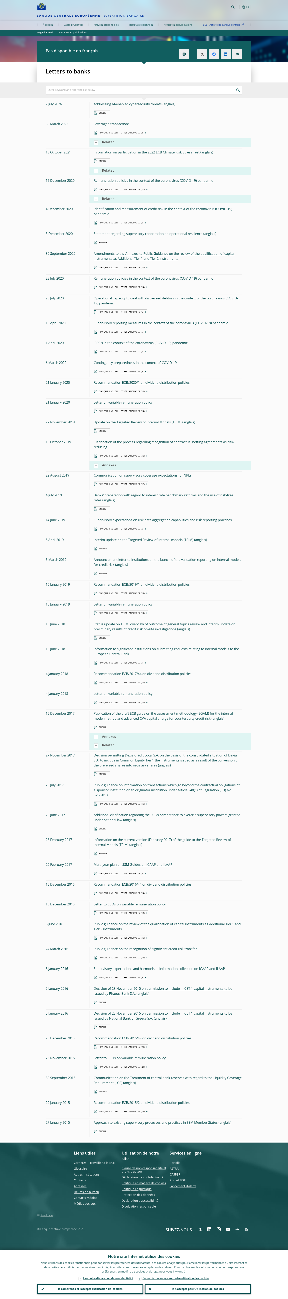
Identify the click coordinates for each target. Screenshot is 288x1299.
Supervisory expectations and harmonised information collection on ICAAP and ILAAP (159, 969)
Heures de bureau (86, 1192)
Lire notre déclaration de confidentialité (108, 1278)
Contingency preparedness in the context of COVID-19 (135, 363)
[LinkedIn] (209, 1229)
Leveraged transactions (112, 124)
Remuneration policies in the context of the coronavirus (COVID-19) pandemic (153, 181)
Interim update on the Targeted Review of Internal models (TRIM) (143, 540)
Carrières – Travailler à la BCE (94, 1163)
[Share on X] (202, 54)
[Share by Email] (237, 54)
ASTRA (174, 1168)
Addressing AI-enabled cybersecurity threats (128, 104)
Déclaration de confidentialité (142, 1177)
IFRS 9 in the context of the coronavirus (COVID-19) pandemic (141, 343)
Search (233, 7)
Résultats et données (141, 25)
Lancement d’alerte (183, 1186)
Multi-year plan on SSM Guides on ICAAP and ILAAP (133, 865)
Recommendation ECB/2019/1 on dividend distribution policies (142, 585)
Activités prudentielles (106, 25)
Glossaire (80, 1168)
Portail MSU (178, 1180)
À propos (48, 25)
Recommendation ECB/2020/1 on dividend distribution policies (142, 383)
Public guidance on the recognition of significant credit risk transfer (145, 949)
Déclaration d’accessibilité (140, 1200)
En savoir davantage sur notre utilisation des (175, 1278)
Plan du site (46, 1215)
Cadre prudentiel (73, 25)
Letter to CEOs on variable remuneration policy (130, 904)
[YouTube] (228, 1229)
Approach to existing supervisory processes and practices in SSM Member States (156, 1123)
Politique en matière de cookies (144, 1183)
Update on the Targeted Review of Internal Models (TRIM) (138, 422)
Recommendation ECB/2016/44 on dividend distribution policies (143, 884)
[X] (200, 1229)
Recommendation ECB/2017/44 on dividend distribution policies (143, 674)
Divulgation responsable (139, 1206)
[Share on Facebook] (214, 54)
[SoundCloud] (237, 1229)
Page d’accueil (45, 32)
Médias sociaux (85, 1203)
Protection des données (138, 1195)
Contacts (80, 1180)
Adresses (80, 1186)
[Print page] (184, 54)
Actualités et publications (178, 25)
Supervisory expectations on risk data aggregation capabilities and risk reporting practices (163, 520)
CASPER (175, 1174)
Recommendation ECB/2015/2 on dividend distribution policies (142, 1103)
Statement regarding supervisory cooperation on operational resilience (148, 234)
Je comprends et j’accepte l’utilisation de (90, 1289)
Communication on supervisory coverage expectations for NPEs (143, 475)
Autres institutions (87, 1174)
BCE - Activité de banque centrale (221, 25)
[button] (239, 7)
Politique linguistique (137, 1189)
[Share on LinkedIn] (226, 54)
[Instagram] (219, 1229)
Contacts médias (85, 1198)
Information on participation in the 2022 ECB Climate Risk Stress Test (147, 152)
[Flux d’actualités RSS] (247, 1229)
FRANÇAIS (103, 133)
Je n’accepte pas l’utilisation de (198, 1289)
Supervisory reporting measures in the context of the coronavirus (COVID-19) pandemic (161, 323)
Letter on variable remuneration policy (123, 402)
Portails (175, 1163)
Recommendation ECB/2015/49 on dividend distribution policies (143, 1038)
